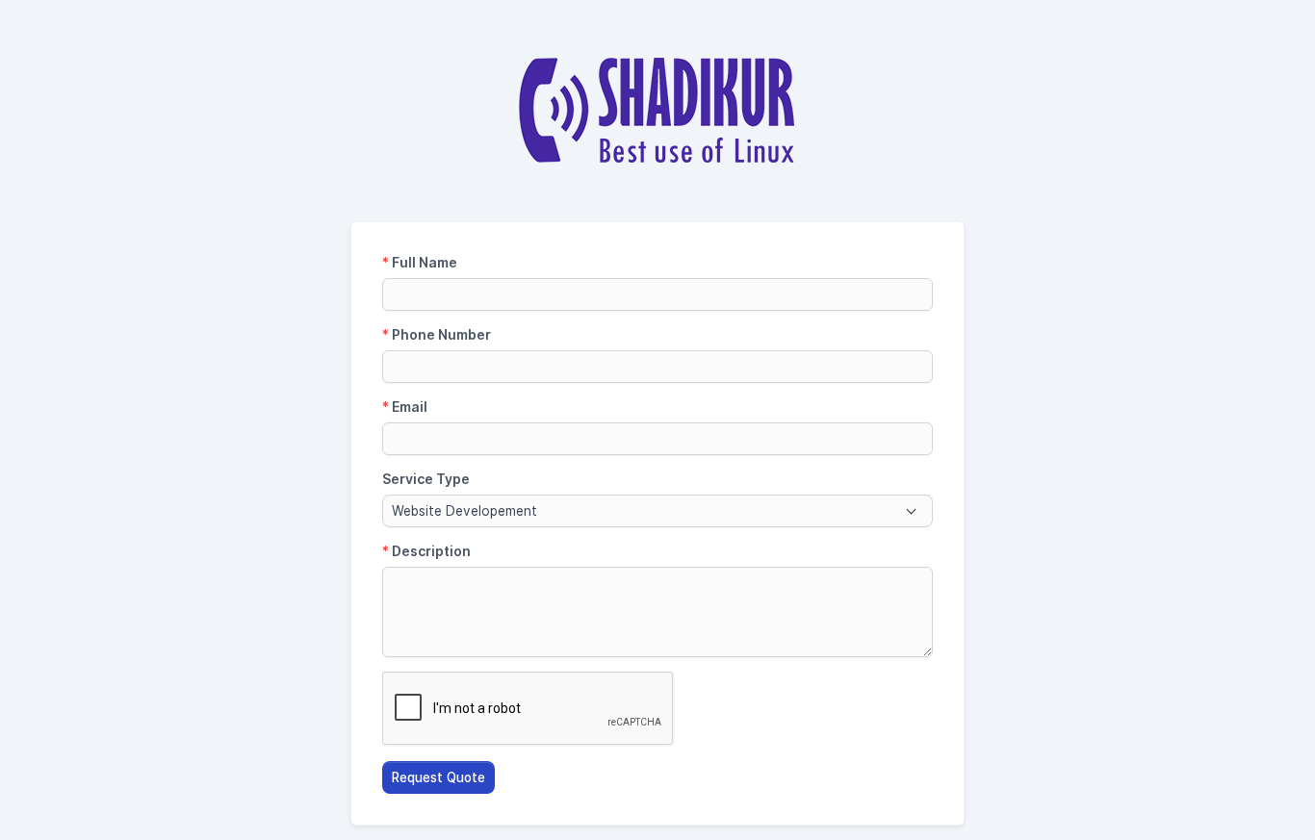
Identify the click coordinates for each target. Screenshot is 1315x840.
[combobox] (657, 511)
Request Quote (438, 777)
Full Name (419, 262)
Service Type (426, 479)
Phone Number (436, 334)
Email (404, 406)
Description (426, 551)
